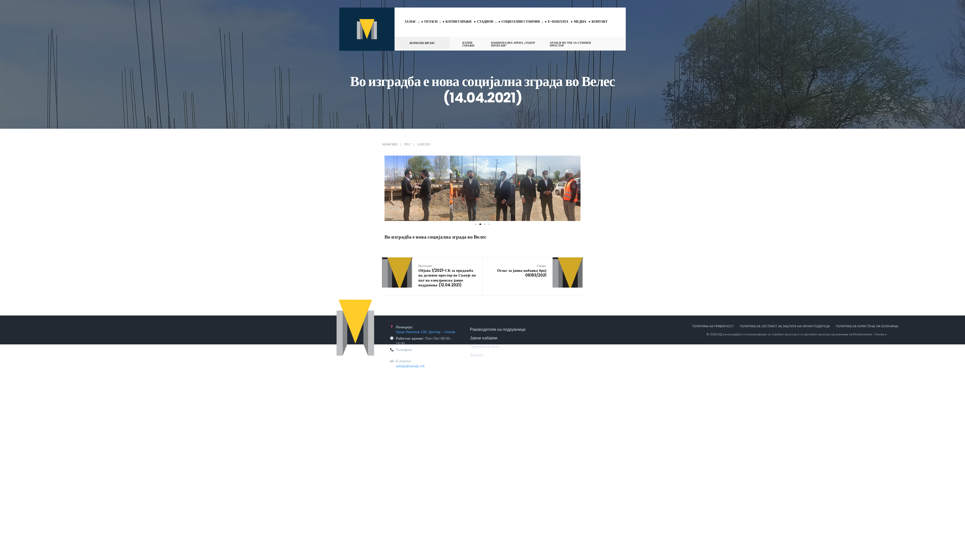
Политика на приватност (713, 326)
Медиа (580, 21)
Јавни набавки (483, 338)
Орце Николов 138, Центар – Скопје (425, 332)
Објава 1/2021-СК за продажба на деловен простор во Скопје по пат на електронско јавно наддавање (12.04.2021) (447, 276)
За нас (410, 21)
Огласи (431, 21)
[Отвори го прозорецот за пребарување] (613, 42)
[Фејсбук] (604, 42)
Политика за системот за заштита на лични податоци (785, 326)
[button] (389, 188)
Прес (407, 144)
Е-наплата (558, 21)
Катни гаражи (458, 21)
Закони (476, 355)
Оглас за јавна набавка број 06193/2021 (521, 271)
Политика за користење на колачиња (867, 326)
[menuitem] (413, 22)
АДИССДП (423, 144)
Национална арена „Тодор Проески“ (513, 44)
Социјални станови (520, 21)
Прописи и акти (484, 346)
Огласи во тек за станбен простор (570, 44)
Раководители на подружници (497, 329)
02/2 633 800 (406, 355)
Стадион (485, 21)
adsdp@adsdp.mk (410, 366)
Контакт (600, 21)
